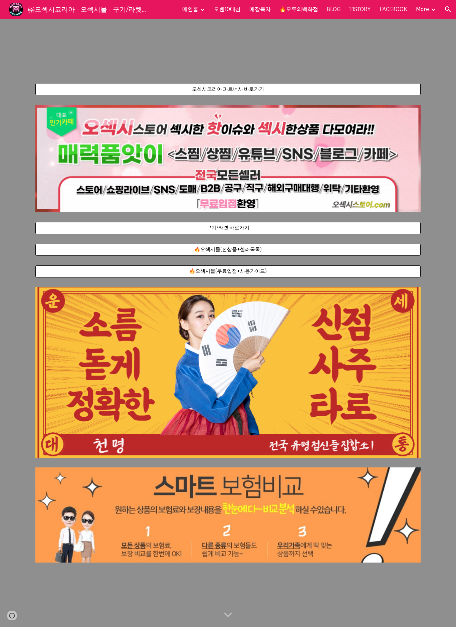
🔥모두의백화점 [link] (298, 9)
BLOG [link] (334, 9)
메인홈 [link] (190, 9)
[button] (448, 9)
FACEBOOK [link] (393, 9)
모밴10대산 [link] (227, 9)
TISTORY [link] (360, 9)
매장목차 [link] (260, 9)
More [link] (422, 9)
